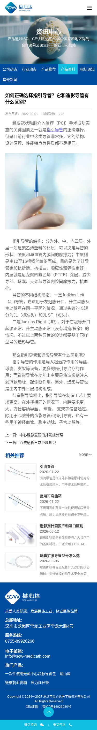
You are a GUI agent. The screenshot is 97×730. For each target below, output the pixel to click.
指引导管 (55, 130)
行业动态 (29, 69)
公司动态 (10, 69)
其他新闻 (10, 80)
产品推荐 (48, 69)
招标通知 (87, 69)
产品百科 (68, 69)
